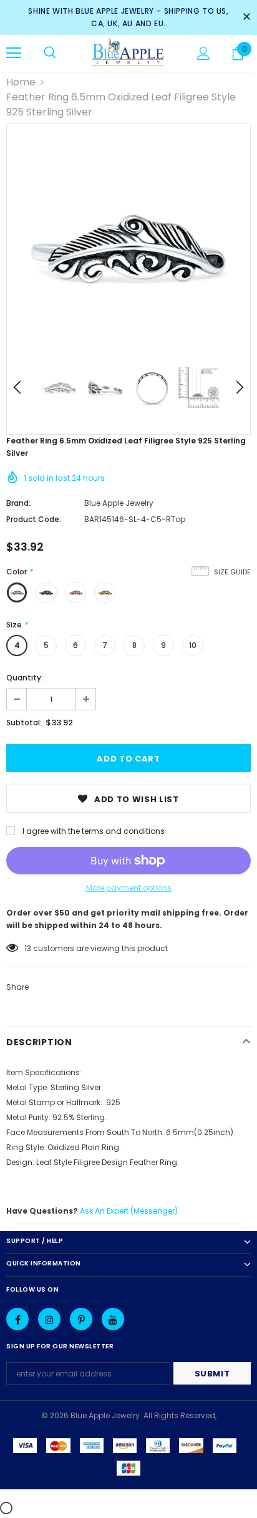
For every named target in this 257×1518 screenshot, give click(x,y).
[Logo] (128, 53)
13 (27, 948)
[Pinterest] (81, 1319)
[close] (246, 17)
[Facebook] (17, 1319)
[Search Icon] (50, 53)
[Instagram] (49, 1319)
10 (192, 645)
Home (21, 82)
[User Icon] (203, 53)
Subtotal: (24, 722)
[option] (128, 245)
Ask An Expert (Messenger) (129, 1211)
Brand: (18, 503)
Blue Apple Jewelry (118, 503)
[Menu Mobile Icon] (13, 53)
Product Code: (33, 519)
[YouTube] (113, 1319)
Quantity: (24, 677)
